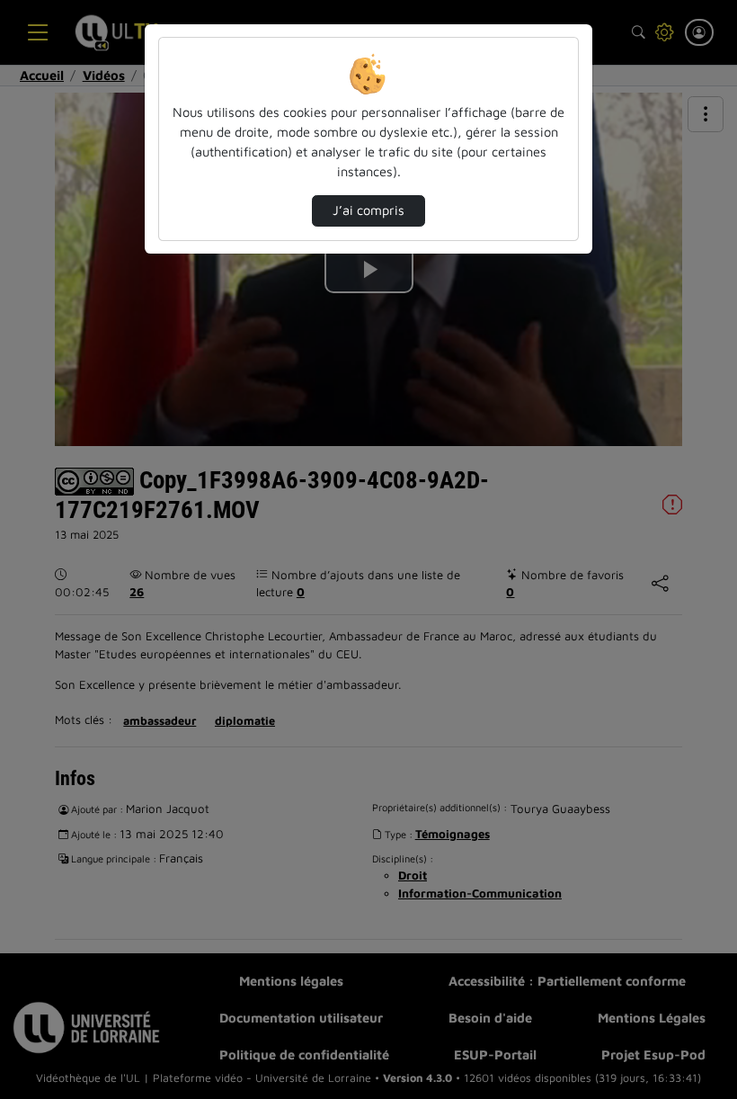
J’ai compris (368, 210)
